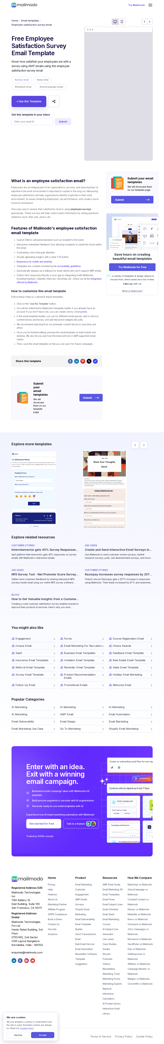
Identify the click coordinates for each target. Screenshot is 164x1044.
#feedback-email (23, 87)
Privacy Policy (123, 1036)
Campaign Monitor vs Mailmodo (139, 971)
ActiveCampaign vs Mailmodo (138, 892)
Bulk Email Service (84, 944)
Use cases (108, 939)
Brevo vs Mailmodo (138, 919)
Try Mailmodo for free (132, 267)
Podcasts (107, 959)
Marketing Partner (57, 904)
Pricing (51, 884)
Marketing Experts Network (112, 986)
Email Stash (108, 914)
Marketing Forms (111, 978)
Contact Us (53, 924)
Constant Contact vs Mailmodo (138, 902)
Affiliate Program (56, 909)
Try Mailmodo (136, 5)
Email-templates (30, 20)
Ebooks (107, 954)
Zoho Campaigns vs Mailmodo (138, 931)
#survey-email (22, 80)
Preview (34, 484)
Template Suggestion (81, 961)
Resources (110, 877)
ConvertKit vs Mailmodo (140, 983)
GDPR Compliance (57, 914)
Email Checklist (110, 909)
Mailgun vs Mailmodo (139, 978)
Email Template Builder (83, 927)
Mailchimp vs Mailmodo (140, 884)
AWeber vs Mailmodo (139, 964)
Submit (63, 121)
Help (50, 889)
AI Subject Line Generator (110, 931)
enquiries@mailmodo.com (27, 952)
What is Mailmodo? (132, 290)
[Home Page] (24, 5)
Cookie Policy (144, 1036)
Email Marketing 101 (113, 889)
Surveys (79, 904)
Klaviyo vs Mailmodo (138, 909)
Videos (106, 964)
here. (84, 311)
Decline (18, 1035)
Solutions (52, 934)
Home (15, 20)
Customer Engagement (82, 892)
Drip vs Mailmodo (137, 949)
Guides (106, 949)
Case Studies (110, 944)
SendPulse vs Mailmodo (140, 944)
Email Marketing (83, 884)
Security (52, 929)
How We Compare (140, 877)
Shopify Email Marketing (82, 912)
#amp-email (43, 80)
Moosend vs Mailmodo (140, 939)
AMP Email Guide (111, 884)
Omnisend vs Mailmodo (140, 924)
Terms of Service (100, 1036)
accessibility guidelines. (69, 266)
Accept (42, 1035)
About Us (52, 899)
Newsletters (109, 968)
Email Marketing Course (111, 922)
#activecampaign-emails (51, 87)
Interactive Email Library (111, 1011)
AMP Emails (81, 899)
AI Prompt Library (112, 1003)
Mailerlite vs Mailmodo (139, 914)
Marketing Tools (111, 973)
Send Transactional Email (85, 936)
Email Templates (111, 894)
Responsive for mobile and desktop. (34, 261)
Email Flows (109, 899)
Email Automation (84, 949)
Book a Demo (55, 919)
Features (52, 894)
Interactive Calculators (108, 996)
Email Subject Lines (113, 904)
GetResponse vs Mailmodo (136, 956)
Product (80, 877)
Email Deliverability (85, 919)
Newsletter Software (86, 954)
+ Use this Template (28, 101)
